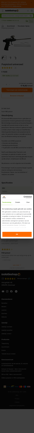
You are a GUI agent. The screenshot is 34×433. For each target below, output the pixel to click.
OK (17, 234)
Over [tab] (28, 202)
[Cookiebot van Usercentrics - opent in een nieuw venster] (24, 197)
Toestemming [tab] (6, 202)
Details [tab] (17, 202)
